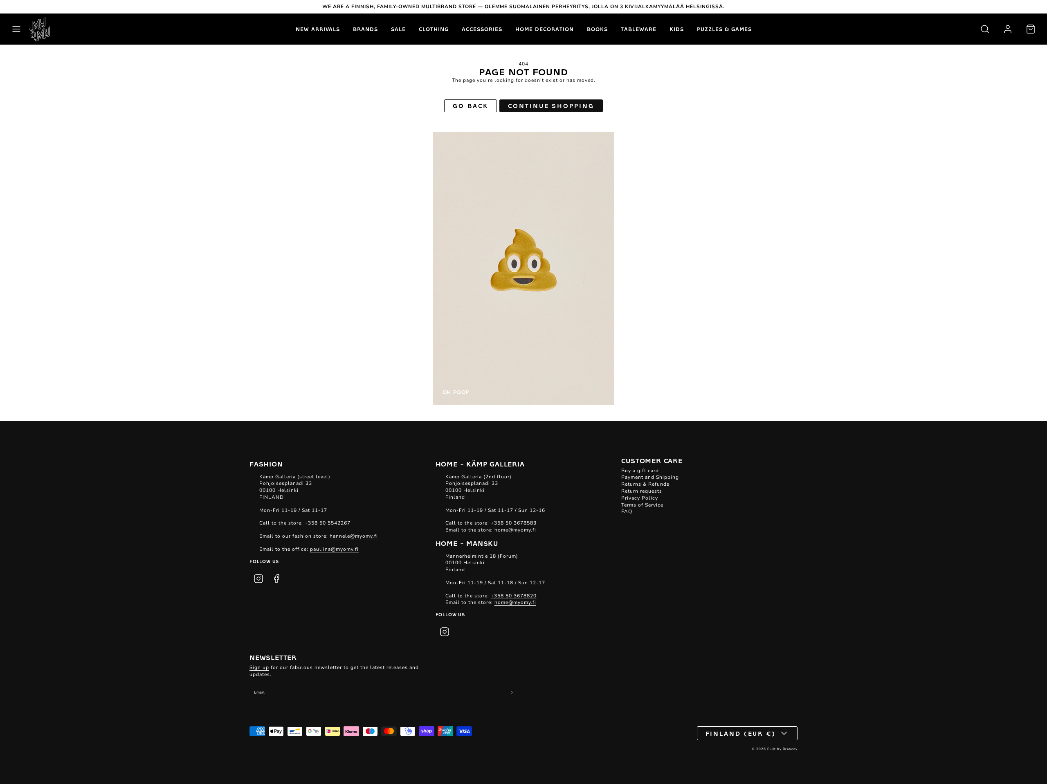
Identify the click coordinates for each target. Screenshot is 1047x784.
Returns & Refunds (645, 484)
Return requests (641, 491)
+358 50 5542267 (327, 523)
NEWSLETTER (273, 657)
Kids (677, 29)
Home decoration (544, 29)
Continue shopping (551, 105)
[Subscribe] (512, 693)
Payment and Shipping (650, 477)
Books (597, 29)
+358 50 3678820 (514, 596)
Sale (398, 29)
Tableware (638, 29)
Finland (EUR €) (740, 733)
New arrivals (318, 29)
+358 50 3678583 (514, 523)
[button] (16, 29)
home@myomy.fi (515, 530)
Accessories (482, 29)
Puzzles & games (724, 29)
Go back (470, 105)
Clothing (434, 29)
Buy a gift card (640, 470)
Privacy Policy (639, 498)
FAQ (626, 511)
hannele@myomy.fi (354, 536)
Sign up (259, 667)
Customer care (651, 460)
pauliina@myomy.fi (334, 549)
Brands (365, 29)
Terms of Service (642, 505)
